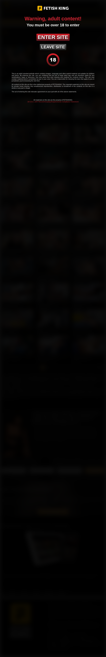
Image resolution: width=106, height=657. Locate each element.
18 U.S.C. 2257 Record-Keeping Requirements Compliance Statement (53, 102)
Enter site (53, 37)
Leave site (53, 47)
